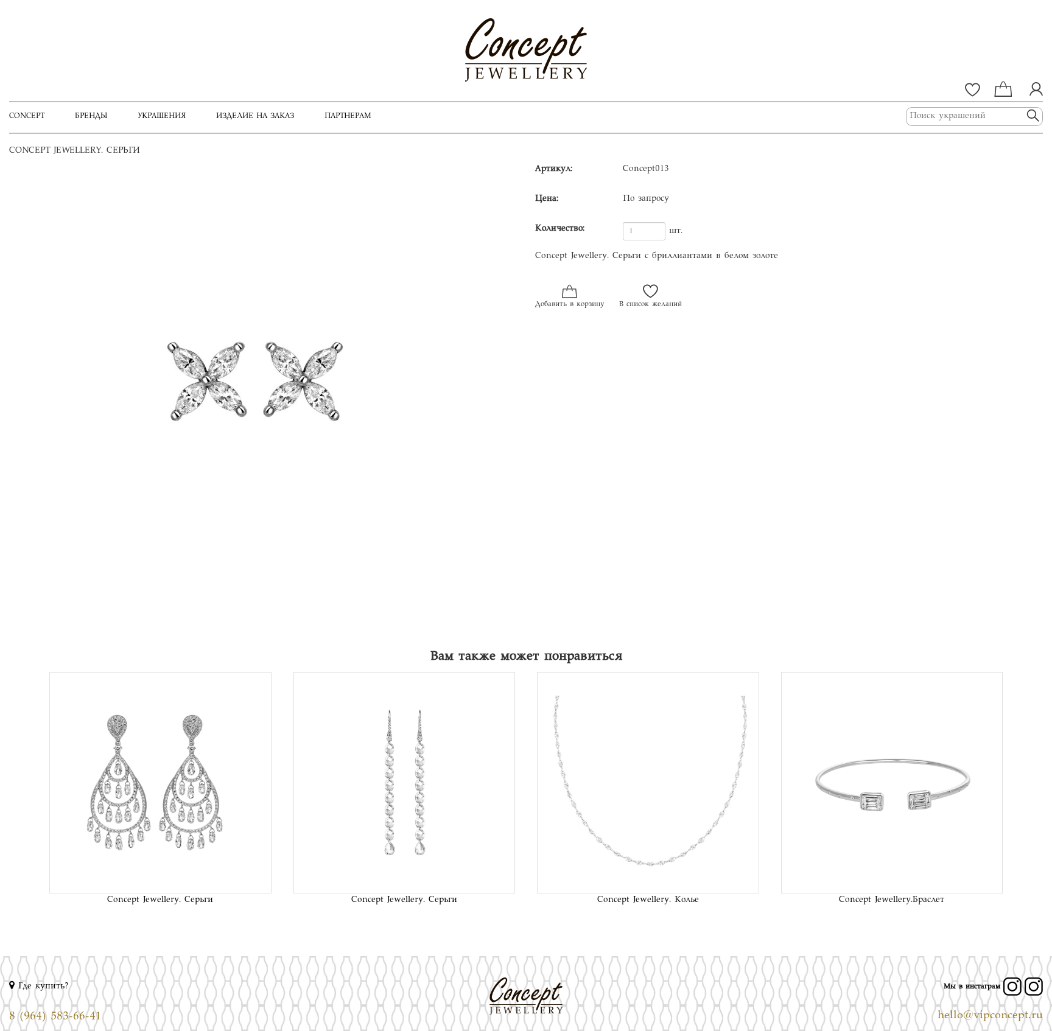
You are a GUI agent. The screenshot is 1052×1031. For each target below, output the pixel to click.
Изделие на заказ (255, 116)
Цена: (546, 199)
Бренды (91, 116)
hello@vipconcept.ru (990, 1015)
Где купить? (42, 986)
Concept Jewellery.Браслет (891, 900)
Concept (26, 116)
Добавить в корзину (569, 304)
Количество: (559, 229)
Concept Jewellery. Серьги (160, 900)
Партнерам (347, 116)
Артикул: (553, 169)
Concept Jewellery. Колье (648, 900)
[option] (263, 400)
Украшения (162, 116)
